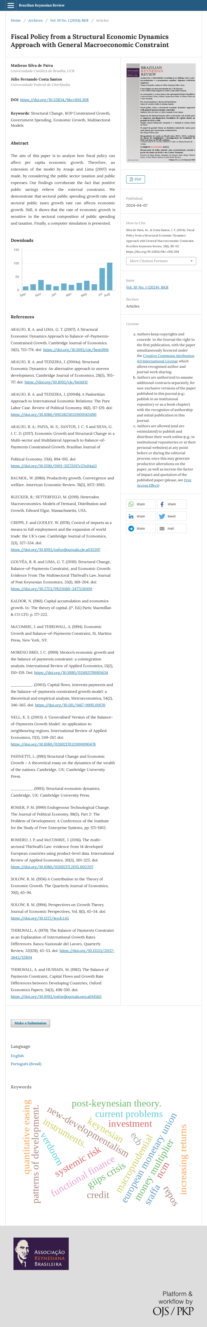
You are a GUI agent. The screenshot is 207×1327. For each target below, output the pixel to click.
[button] (141, 504)
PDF (137, 179)
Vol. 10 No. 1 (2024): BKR (69, 20)
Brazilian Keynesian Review (42, 5)
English (17, 1055)
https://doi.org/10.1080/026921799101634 (71, 672)
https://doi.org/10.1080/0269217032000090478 (53, 744)
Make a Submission (30, 1023)
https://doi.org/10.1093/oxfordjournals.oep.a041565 (56, 996)
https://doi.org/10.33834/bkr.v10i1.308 (54, 99)
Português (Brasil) (26, 1063)
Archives (35, 20)
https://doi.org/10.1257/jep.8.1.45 (40, 918)
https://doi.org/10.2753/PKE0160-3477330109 (51, 588)
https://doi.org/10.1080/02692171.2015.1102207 (52, 866)
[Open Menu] (10, 5)
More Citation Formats (149, 261)
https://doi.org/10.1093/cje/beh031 (56, 382)
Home (16, 20)
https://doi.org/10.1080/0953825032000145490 (53, 414)
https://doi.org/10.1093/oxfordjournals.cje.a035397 (55, 549)
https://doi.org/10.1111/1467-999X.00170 (70, 705)
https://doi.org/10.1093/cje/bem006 (76, 349)
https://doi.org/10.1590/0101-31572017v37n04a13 (54, 465)
